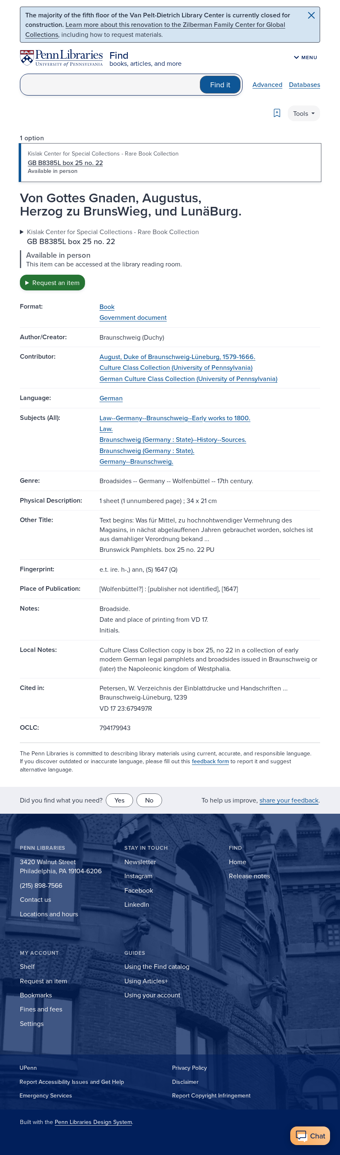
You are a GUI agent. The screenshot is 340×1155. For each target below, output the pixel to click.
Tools (301, 113)
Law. (106, 428)
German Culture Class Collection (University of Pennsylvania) (188, 378)
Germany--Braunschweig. (136, 461)
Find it (220, 84)
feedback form (210, 761)
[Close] (311, 15)
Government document (133, 317)
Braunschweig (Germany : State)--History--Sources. (173, 439)
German (111, 398)
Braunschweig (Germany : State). (147, 450)
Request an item (56, 282)
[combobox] (110, 84)
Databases (304, 84)
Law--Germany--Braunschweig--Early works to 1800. (175, 417)
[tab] (170, 162)
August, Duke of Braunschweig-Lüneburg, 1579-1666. (177, 356)
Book (107, 306)
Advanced (267, 84)
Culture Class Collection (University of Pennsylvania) (176, 367)
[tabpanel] (170, 258)
